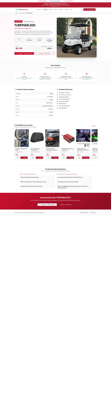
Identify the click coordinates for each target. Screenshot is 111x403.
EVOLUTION (22, 13)
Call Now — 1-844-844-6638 (25, 53)
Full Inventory (93, 212)
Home (16, 13)
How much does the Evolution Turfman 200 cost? (70, 177)
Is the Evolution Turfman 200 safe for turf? (31, 186)
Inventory (38, 9)
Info (71, 9)
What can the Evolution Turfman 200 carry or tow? (33, 181)
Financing (61, 9)
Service (55, 9)
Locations (66, 9)
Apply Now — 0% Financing (44, 53)
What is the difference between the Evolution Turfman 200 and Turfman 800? (73, 187)
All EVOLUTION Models (84, 212)
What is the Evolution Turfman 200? (30, 177)
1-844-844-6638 (90, 9)
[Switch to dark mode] (82, 9)
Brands (45, 9)
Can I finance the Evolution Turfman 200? (68, 181)
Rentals (51, 9)
